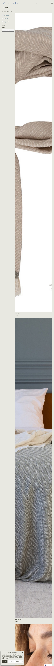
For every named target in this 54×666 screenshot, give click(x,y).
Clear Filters (8, 30)
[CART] (36, 3)
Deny (11, 661)
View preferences (19, 661)
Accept (4, 661)
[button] (22, 652)
